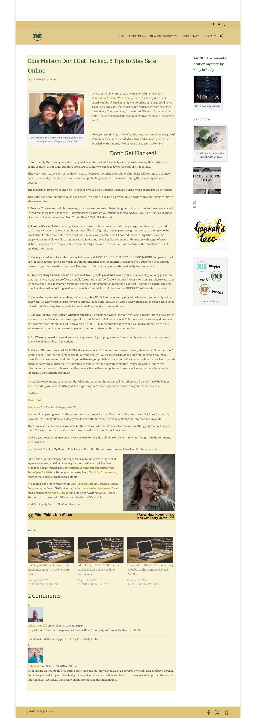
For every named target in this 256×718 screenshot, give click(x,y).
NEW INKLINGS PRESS (164, 36)
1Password (34, 400)
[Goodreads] (224, 25)
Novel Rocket (107, 492)
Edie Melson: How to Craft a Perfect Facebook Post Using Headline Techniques (99, 570)
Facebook (96, 497)
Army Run (76, 639)
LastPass (33, 393)
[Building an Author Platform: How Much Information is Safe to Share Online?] (51, 550)
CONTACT (210, 36)
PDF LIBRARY (191, 36)
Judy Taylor (35, 666)
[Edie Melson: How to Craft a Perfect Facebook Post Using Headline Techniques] (101, 550)
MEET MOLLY (137, 36)
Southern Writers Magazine (93, 488)
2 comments (51, 79)
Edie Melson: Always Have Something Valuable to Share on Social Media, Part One (150, 570)
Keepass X (34, 407)
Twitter (80, 497)
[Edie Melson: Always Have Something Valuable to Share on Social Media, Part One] (150, 550)
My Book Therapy (59, 492)
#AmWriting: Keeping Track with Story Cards (151, 516)
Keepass (63, 407)
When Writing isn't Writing (53, 514)
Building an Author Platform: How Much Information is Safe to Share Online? (49, 570)
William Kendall (37, 625)
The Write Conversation (147, 134)
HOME (120, 36)
